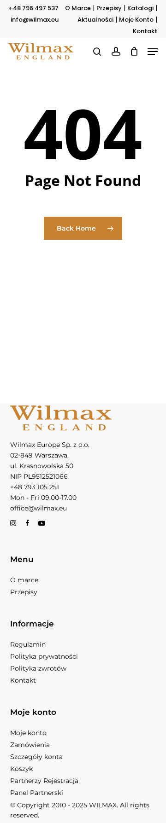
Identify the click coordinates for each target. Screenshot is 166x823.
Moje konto (28, 733)
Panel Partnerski (36, 792)
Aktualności (95, 19)
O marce (24, 580)
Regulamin (28, 644)
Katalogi (140, 8)
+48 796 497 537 (34, 8)
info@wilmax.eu (35, 19)
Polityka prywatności (44, 656)
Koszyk (21, 769)
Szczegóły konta (36, 757)
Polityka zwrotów (38, 668)
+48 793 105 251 (34, 487)
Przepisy (109, 8)
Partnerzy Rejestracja (44, 781)
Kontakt (145, 31)
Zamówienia (30, 745)
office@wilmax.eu (38, 508)
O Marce (78, 8)
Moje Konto (136, 19)
